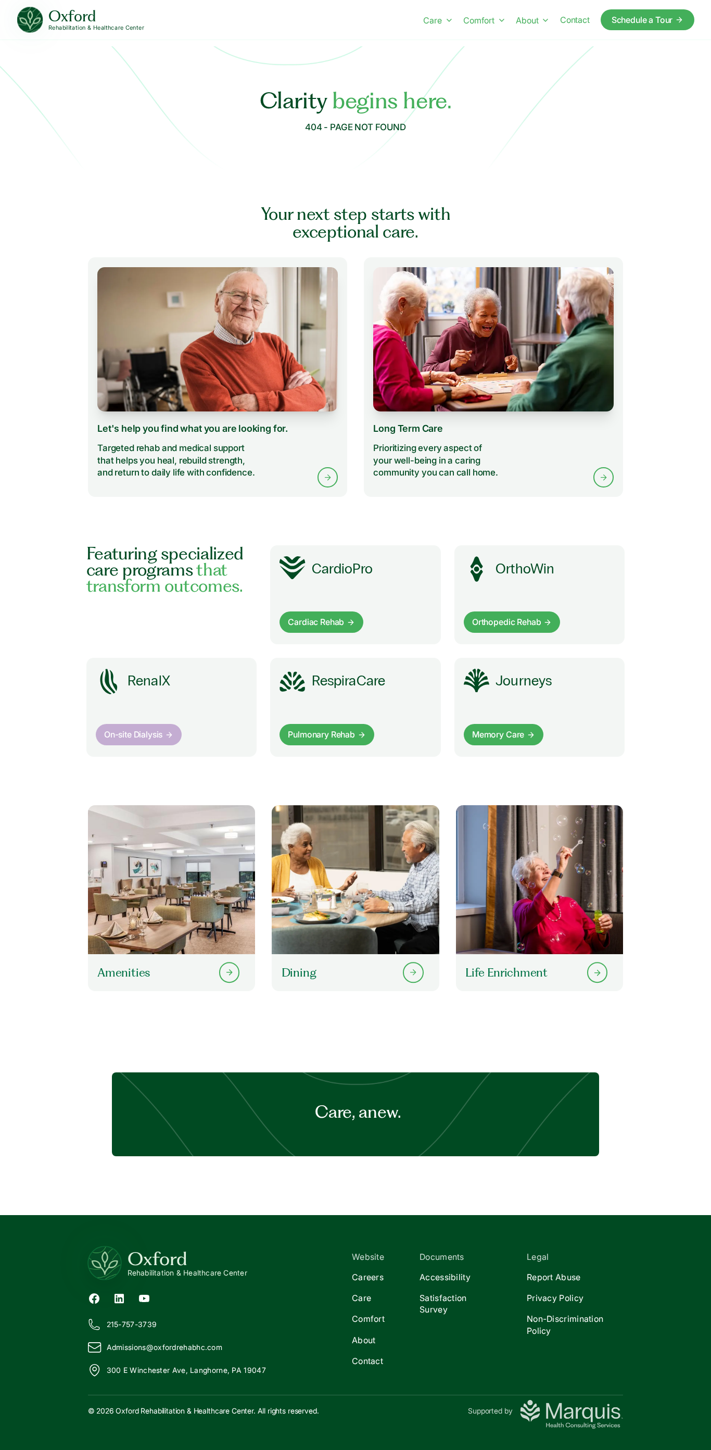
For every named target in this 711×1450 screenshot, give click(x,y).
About (527, 20)
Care (432, 20)
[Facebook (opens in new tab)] (94, 1298)
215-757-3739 (132, 1324)
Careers (368, 1277)
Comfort (478, 20)
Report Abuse (554, 1277)
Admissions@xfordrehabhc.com (164, 1347)
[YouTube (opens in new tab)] (144, 1298)
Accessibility (445, 1277)
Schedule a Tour (642, 20)
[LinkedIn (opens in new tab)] (119, 1298)
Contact (575, 20)
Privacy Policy (555, 1298)
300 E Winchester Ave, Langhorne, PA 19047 (186, 1370)
